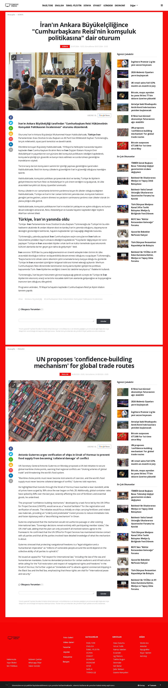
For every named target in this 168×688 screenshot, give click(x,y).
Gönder (103, 321)
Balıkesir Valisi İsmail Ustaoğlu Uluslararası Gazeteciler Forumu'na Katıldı (142, 194)
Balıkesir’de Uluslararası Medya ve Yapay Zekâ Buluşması (143, 180)
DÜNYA (87, 5)
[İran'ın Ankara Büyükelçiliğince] (60, 81)
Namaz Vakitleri (119, 649)
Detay (142, 685)
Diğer (133, 5)
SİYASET (97, 5)
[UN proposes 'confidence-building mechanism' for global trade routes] (60, 410)
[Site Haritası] (35, 650)
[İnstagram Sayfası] (17, 650)
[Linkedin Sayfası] (26, 650)
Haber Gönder (34, 666)
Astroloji (143, 656)
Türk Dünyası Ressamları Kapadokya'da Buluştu (143, 244)
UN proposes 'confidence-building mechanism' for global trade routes (142, 132)
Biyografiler (144, 649)
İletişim (65, 661)
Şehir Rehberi (118, 669)
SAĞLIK (89, 669)
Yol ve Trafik (118, 646)
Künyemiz (67, 657)
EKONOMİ (120, 5)
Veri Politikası (12, 666)
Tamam (152, 685)
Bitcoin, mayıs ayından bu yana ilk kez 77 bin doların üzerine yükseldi (143, 95)
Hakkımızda (11, 659)
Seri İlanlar (117, 666)
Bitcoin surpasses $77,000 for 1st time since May (141, 145)
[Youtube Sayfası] (21, 650)
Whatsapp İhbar (34, 662)
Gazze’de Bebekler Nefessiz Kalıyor (140, 233)
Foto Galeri (68, 637)
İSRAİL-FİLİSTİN (74, 5)
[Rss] (31, 650)
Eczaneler (117, 653)
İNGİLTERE (47, 5)
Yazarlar (66, 647)
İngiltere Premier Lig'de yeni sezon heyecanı (143, 63)
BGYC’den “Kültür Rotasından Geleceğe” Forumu (142, 222)
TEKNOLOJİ (91, 672)
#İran (21, 299)
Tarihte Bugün (119, 659)
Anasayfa (11, 14)
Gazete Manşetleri (120, 672)
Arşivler (66, 652)
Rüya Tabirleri (145, 653)
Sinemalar (117, 662)
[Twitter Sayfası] (12, 650)
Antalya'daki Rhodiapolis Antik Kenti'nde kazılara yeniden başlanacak (143, 107)
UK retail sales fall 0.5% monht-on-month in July (143, 84)
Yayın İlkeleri (12, 662)
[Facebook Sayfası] (7, 650)
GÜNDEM (108, 5)
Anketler (143, 646)
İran (30, 150)
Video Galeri (68, 642)
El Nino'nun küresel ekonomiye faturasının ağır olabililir (143, 119)
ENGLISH (59, 5)
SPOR (88, 666)
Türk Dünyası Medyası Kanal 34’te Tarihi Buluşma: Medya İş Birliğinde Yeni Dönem (142, 209)
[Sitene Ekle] (40, 650)
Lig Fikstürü (118, 656)
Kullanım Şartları (35, 659)
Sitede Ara (144, 643)
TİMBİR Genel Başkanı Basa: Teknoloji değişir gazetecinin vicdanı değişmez (142, 167)
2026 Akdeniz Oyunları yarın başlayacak (142, 74)
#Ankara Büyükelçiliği (33, 299)
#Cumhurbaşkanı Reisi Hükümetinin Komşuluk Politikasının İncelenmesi (73, 299)
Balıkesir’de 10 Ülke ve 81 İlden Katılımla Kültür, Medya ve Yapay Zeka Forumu (143, 257)
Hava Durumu (119, 643)
